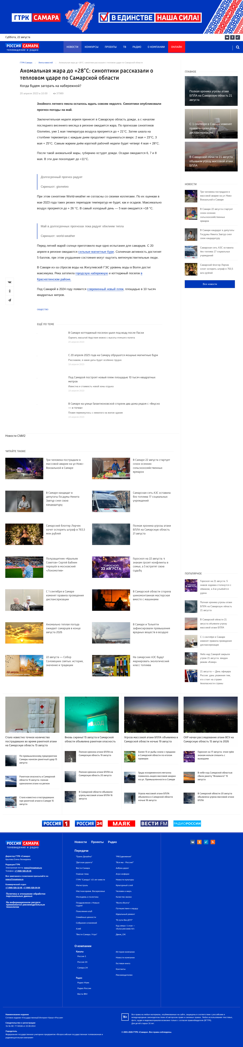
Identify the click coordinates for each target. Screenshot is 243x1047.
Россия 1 (81, 956)
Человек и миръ (123, 891)
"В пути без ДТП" (124, 920)
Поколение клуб (84, 911)
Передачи (81, 850)
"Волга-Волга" (123, 903)
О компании (156, 47)
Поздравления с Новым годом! (87, 904)
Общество (42, 309)
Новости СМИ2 (15, 435)
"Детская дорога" (84, 862)
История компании (125, 952)
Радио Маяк (83, 983)
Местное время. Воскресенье (90, 891)
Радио (137, 47)
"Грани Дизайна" (84, 856)
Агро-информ (122, 874)
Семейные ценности (86, 917)
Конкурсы (91, 47)
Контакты (121, 969)
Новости (72, 47)
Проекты (111, 47)
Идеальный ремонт (125, 914)
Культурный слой (124, 885)
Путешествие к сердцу (127, 908)
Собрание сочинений (86, 923)
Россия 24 (82, 962)
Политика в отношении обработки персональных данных (25, 894)
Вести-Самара (83, 868)
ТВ (124, 47)
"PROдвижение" (123, 856)
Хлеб (78, 929)
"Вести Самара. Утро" (86, 934)
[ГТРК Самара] (22, 47)
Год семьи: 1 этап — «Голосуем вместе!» (125, 927)
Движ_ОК (121, 934)
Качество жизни (124, 897)
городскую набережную (91, 273)
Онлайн (176, 47)
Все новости (210, 284)
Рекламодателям (124, 975)
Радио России (84, 988)
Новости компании (125, 957)
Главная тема (82, 874)
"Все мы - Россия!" (125, 862)
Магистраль (82, 885)
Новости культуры (125, 880)
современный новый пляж (105, 289)
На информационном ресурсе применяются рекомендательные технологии (25, 904)
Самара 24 (82, 968)
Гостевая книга (123, 963)
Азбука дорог (122, 868)
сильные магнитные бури (96, 251)
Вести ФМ (82, 994)
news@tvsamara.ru (33, 868)
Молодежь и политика (87, 897)
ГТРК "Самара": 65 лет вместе (90, 880)
